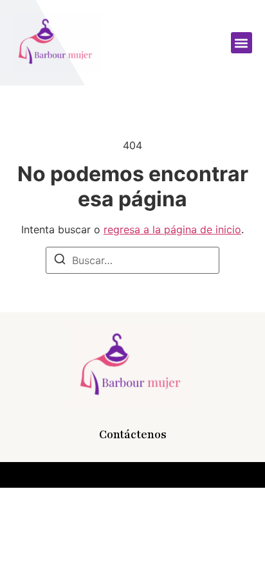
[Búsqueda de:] (132, 260)
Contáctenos (133, 434)
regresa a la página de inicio (172, 229)
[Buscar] (60, 260)
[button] (241, 42)
